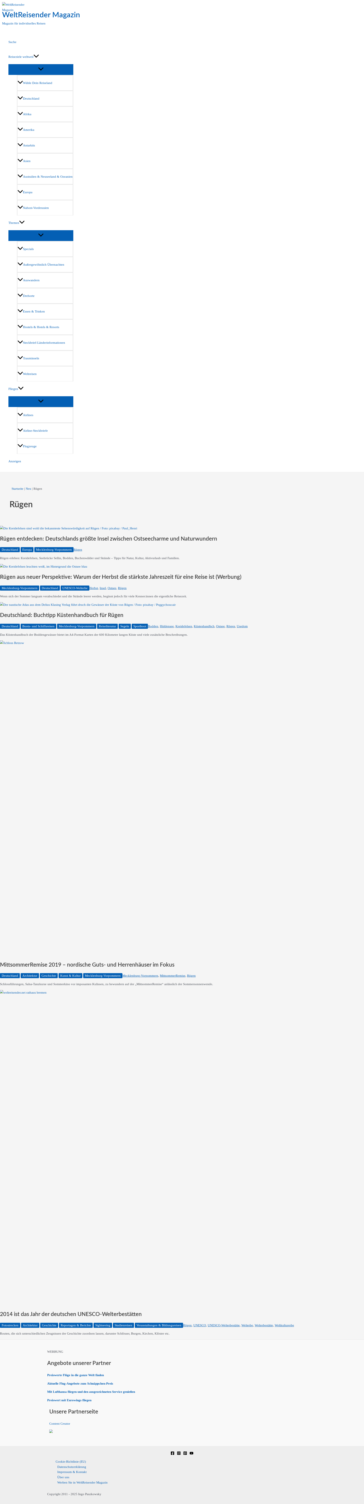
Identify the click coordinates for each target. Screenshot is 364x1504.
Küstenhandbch (204, 626)
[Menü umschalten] (40, 69)
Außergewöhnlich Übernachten (43, 264)
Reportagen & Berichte (76, 1325)
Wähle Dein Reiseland (37, 83)
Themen (13, 223)
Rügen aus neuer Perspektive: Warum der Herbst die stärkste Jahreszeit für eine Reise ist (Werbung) (120, 577)
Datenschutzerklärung (71, 1467)
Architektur (29, 975)
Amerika (28, 129)
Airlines (28, 415)
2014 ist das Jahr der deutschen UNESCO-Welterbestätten (71, 1314)
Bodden (153, 626)
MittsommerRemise (172, 975)
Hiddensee (167, 626)
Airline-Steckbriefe (35, 430)
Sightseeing (102, 1325)
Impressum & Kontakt (72, 1472)
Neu (28, 488)
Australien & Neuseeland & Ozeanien (48, 176)
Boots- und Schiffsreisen (38, 626)
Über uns (63, 1477)
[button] (36, 56)
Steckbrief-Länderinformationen (44, 342)
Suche (12, 42)
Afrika (27, 114)
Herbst (93, 588)
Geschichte (48, 975)
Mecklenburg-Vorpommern (54, 549)
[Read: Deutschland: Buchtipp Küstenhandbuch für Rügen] (88, 604)
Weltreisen (30, 374)
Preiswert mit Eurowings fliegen (69, 1400)
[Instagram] (179, 1454)
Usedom (242, 626)
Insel (103, 588)
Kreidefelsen (183, 626)
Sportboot (139, 626)
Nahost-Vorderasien (36, 208)
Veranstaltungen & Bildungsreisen (158, 1325)
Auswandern (31, 280)
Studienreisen (123, 1325)
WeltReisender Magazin (41, 15)
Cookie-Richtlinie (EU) (71, 1461)
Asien (27, 161)
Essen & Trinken (34, 311)
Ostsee (112, 588)
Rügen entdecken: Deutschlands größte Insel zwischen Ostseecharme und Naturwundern (108, 539)
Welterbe (247, 1325)
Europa (27, 192)
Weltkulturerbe (284, 1325)
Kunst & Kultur (70, 975)
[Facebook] (172, 1454)
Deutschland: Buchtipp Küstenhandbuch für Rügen (61, 615)
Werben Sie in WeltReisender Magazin (82, 1482)
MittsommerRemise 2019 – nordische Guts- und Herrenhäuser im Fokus (87, 965)
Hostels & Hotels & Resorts (41, 327)
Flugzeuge (30, 446)
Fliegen (13, 389)
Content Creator (59, 1423)
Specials (28, 249)
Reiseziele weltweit (20, 56)
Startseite (17, 488)
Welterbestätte (264, 1325)
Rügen (78, 549)
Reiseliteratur (107, 626)
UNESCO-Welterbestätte (224, 1325)
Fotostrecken (10, 1325)
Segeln (124, 626)
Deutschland (31, 98)
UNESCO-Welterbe (75, 588)
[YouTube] (191, 1454)
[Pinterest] (185, 1454)
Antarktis (29, 145)
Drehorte (29, 296)
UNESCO (199, 1325)
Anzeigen (14, 461)
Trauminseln (31, 358)
